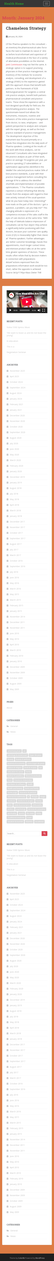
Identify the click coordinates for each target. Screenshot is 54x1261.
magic (42, 796)
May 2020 (14, 454)
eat (40, 767)
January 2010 (16, 661)
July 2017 (14, 549)
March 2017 (15, 555)
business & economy (16, 763)
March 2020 (15, 460)
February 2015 (16, 605)
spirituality (12, 813)
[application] (27, 301)
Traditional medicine (16, 817)
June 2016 (14, 577)
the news (30, 813)
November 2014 (17, 616)
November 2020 (17, 421)
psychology (20, 809)
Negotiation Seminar (16, 352)
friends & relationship (23, 780)
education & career (15, 772)
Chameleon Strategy (26, 28)
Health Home (14, 3)
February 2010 (16, 655)
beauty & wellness (23, 759)
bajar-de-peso (35, 755)
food (10, 780)
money (39, 801)
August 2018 (15, 488)
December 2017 (17, 521)
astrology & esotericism (17, 755)
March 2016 (15, 588)
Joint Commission (14, 64)
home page (12, 792)
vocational (39, 821)
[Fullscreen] (43, 310)
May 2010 (14, 639)
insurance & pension (28, 792)
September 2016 (17, 566)
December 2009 (17, 667)
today (38, 813)
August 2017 (15, 544)
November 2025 (17, 370)
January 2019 (16, 482)
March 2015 (15, 599)
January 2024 (16, 398)
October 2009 (16, 678)
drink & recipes (30, 767)
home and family (32, 788)
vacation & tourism (15, 821)
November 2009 (17, 672)
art (24, 751)
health (30, 784)
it (28, 796)
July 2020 (14, 443)
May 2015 (14, 594)
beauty (10, 759)
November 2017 (17, 527)
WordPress (39, 1258)
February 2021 (16, 404)
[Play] (10, 310)
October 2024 (16, 382)
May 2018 (14, 499)
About (9, 707)
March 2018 (15, 510)
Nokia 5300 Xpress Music (18, 327)
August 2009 (15, 683)
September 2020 (17, 432)
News (13, 731)
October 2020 (16, 426)
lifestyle (35, 796)
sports (21, 813)
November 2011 (17, 627)
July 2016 (14, 572)
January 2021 (16, 410)
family (28, 772)
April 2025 (14, 376)
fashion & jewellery (15, 776)
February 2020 (16, 465)
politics (11, 809)
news (10, 805)
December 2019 (17, 477)
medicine (11, 801)
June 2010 (14, 633)
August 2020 (15, 437)
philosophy (37, 805)
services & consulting (36, 809)
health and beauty (15, 788)
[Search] (44, 833)
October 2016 (16, 560)
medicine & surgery (26, 801)
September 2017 (17, 538)
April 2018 (14, 505)
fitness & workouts (33, 776)
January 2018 (16, 516)
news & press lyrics (22, 805)
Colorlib (21, 1258)
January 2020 (16, 471)
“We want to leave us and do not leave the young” (26, 334)
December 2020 (17, 415)
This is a (10, 346)
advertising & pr (14, 751)
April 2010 (14, 644)
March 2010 (15, 650)
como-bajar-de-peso (35, 763)
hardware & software (16, 784)
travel (29, 817)
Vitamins (29, 821)
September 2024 (17, 387)
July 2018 (14, 493)
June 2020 (14, 449)
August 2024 (15, 393)
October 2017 (16, 532)
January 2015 (16, 611)
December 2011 (17, 622)
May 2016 (14, 583)
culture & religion (15, 767)
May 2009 (14, 689)
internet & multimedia (16, 796)
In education (12, 341)
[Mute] (39, 310)
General (14, 726)
